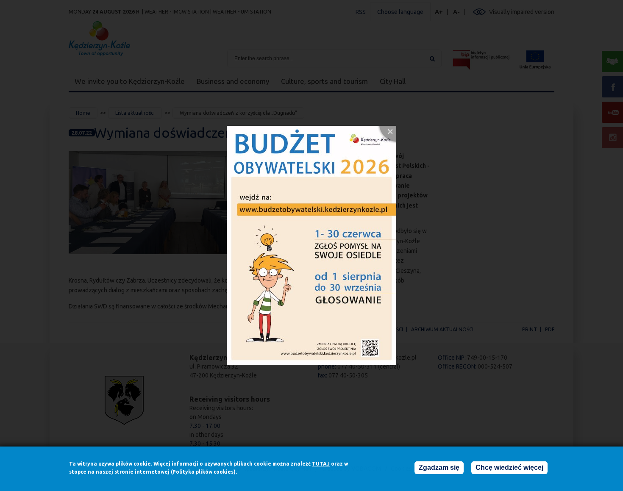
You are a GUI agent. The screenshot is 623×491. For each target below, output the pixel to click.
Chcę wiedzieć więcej (509, 467)
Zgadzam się (439, 467)
